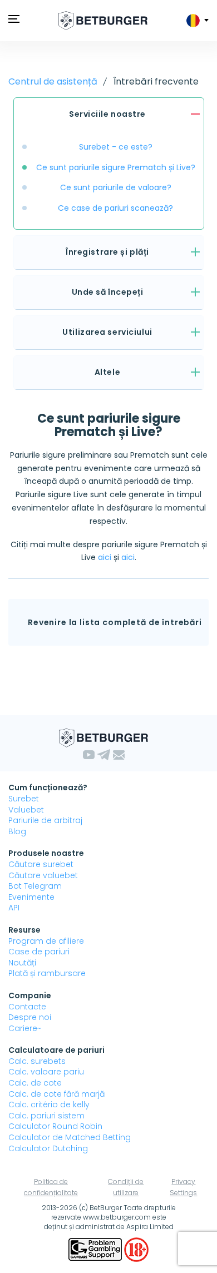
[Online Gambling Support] (96, 1249)
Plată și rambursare (47, 973)
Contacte (27, 1006)
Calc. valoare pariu (46, 1071)
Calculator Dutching (48, 1148)
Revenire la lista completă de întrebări (115, 622)
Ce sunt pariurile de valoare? (115, 187)
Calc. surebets (37, 1061)
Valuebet (26, 809)
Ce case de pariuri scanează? (115, 208)
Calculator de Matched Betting (69, 1137)
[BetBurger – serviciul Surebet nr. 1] (102, 20)
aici (104, 557)
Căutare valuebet (43, 875)
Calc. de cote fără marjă (56, 1093)
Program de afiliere (46, 941)
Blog (17, 831)
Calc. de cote (35, 1082)
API (13, 907)
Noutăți (22, 962)
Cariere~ (24, 1028)
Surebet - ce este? (115, 146)
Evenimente (31, 897)
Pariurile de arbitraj (45, 820)
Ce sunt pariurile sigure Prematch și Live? (115, 167)
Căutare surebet (40, 864)
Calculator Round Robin (55, 1126)
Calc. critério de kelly (49, 1104)
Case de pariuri (39, 951)
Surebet (23, 798)
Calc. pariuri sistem (46, 1115)
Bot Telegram (35, 885)
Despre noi (29, 1017)
